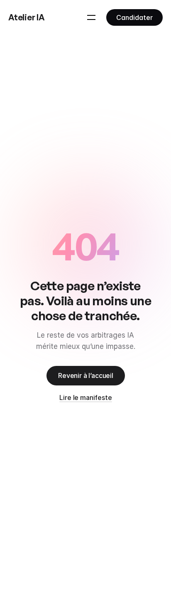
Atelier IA (26, 17)
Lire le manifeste (85, 397)
